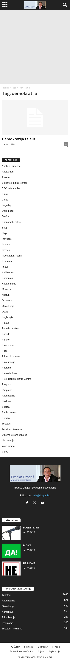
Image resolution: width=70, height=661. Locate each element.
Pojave (5, 322)
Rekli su (6, 401)
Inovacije (7, 238)
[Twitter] (35, 503)
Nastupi (6, 294)
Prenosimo (7, 345)
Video (5, 451)
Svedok (6, 418)
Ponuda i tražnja (10, 328)
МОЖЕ (27, 545)
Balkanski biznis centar (14, 182)
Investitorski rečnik (12, 255)
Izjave (5, 266)
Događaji (6, 205)
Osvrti (5, 311)
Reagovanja (8, 395)
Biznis (5, 194)
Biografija (28, 646)
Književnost (8, 272)
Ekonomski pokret (11, 222)
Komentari (7, 278)
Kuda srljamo (9, 283)
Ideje (4, 233)
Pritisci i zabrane (11, 356)
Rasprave (7, 390)
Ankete (6, 177)
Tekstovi (6, 423)
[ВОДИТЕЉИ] (11, 533)
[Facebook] (28, 503)
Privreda (6, 367)
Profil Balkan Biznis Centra (16, 378)
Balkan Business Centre (21, 651)
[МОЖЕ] (11, 551)
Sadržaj (6, 406)
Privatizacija (8, 362)
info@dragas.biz (41, 495)
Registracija (54, 651)
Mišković (7, 289)
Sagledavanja (9, 412)
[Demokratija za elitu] (35, 117)
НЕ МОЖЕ (29, 563)
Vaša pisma (8, 446)
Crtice (5, 199)
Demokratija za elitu (20, 139)
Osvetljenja (8, 306)
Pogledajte (7, 317)
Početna (5, 87)
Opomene (7, 300)
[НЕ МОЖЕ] (11, 569)
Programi (7, 384)
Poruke (6, 339)
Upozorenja (8, 440)
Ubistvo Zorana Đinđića (14, 434)
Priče (4, 350)
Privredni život (9, 373)
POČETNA (15, 646)
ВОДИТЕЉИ (31, 527)
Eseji (4, 227)
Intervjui (6, 244)
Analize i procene (11, 166)
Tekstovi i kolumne (12, 429)
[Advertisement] (35, 47)
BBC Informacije (11, 188)
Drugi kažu (7, 210)
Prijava (41, 651)
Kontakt (56, 646)
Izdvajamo (7, 261)
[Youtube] (42, 503)
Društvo (6, 216)
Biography (43, 646)
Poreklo (6, 334)
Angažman (7, 171)
